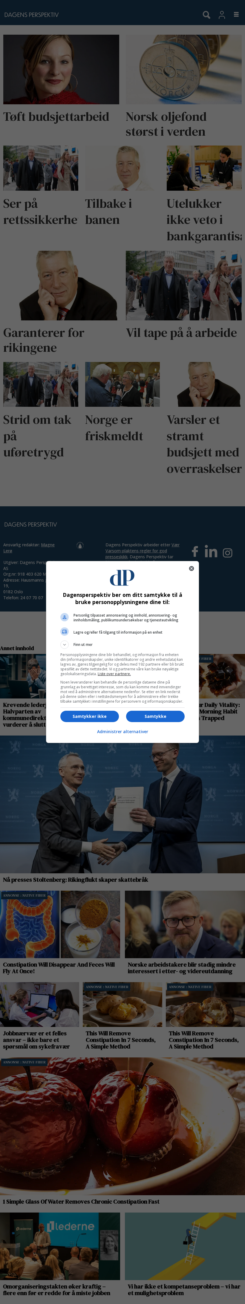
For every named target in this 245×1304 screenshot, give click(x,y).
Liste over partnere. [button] (114, 673)
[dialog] (122, 652)
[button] (122, 644)
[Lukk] (191, 568)
